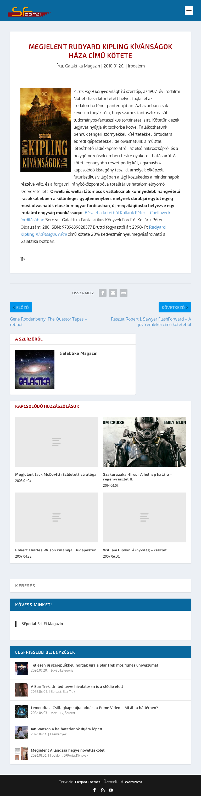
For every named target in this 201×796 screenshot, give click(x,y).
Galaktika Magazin (82, 66)
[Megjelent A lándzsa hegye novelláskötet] (21, 753)
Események (58, 734)
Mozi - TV (57, 713)
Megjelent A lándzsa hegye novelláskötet (67, 750)
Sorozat (56, 692)
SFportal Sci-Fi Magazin (42, 623)
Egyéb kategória (62, 670)
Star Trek (69, 692)
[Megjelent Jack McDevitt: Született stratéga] (56, 442)
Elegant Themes (87, 782)
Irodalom (136, 66)
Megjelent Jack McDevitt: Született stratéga (56, 474)
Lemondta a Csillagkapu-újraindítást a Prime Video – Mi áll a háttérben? (94, 707)
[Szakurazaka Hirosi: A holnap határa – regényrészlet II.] (144, 442)
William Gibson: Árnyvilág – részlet (135, 550)
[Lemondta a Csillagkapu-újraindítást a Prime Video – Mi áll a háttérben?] (21, 711)
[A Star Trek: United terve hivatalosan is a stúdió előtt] (21, 689)
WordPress (133, 782)
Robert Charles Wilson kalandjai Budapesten (55, 550)
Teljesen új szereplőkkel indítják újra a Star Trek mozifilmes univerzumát (94, 665)
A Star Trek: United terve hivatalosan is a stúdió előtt (77, 686)
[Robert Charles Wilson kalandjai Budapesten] (56, 517)
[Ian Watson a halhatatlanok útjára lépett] (21, 732)
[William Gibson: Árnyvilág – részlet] (144, 517)
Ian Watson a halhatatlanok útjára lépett (66, 729)
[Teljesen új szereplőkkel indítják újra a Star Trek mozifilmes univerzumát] (21, 668)
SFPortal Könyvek (76, 755)
